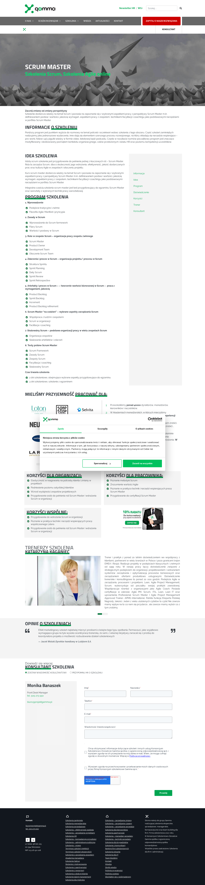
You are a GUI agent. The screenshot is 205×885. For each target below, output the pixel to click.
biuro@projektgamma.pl (39, 702)
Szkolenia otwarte (112, 852)
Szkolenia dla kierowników (116, 830)
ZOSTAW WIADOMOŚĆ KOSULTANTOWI (47, 672)
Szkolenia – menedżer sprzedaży (119, 836)
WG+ (140, 8)
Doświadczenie (141, 192)
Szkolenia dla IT (111, 855)
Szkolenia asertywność (115, 833)
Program (138, 186)
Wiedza (108, 864)
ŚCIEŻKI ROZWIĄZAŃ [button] (48, 21)
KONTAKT (118, 21)
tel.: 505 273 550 (35, 695)
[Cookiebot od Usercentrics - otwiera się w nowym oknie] (150, 419)
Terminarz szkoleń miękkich (77, 849)
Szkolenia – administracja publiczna (80, 842)
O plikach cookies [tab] (144, 429)
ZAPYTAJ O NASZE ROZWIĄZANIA (161, 21)
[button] (30, 431)
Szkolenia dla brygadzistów (116, 842)
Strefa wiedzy (111, 867)
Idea (135, 179)
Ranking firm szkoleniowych (117, 849)
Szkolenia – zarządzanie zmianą (118, 820)
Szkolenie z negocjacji (74, 870)
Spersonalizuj (100, 463)
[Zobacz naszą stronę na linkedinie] (33, 840)
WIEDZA (87, 21)
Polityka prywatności (114, 870)
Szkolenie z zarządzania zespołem (79, 855)
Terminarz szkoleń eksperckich (78, 852)
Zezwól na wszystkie (142, 463)
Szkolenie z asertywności (76, 867)
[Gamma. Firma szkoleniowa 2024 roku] (25, 29)
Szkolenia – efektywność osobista (79, 830)
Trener (136, 204)
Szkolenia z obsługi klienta (76, 874)
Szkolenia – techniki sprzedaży (118, 839)
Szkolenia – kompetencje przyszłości (80, 839)
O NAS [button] (28, 21)
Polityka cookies (112, 874)
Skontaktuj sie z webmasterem (118, 877)
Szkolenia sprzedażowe (75, 827)
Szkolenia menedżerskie (75, 823)
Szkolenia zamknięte (74, 820)
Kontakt (108, 861)
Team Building (111, 858)
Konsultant (138, 211)
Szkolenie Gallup (72, 861)
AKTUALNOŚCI (102, 21)
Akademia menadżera (74, 858)
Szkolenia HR (71, 836)
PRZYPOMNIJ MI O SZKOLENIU (87, 672)
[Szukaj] (180, 8)
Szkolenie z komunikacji (115, 845)
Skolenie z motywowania (76, 864)
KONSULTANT (168, 29)
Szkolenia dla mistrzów (75, 880)
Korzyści (137, 198)
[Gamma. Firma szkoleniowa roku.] (40, 8)
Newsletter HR (127, 8)
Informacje (139, 173)
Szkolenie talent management (78, 877)
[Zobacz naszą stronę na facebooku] (27, 840)
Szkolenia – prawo (73, 845)
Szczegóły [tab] (102, 429)
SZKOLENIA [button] (70, 21)
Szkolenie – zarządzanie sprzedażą (119, 827)
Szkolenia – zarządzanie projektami (80, 833)
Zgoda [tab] (61, 429)
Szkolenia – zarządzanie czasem (118, 823)
